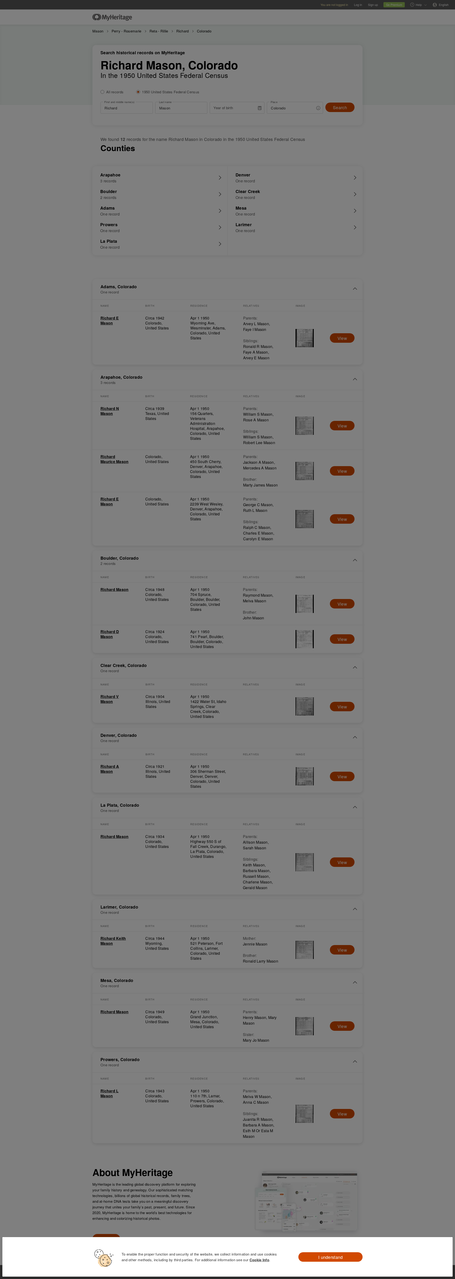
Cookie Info (259, 1259)
